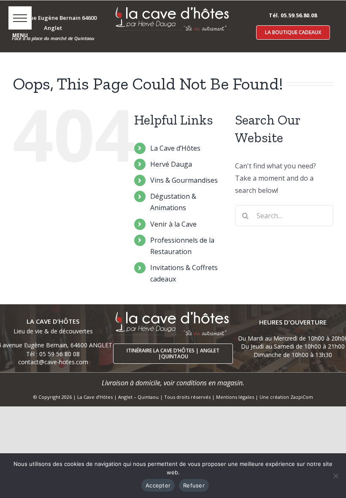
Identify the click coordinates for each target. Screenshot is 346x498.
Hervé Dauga (171, 164)
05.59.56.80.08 (299, 15)
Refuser (194, 485)
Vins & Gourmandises (184, 180)
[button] (20, 18)
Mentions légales (235, 397)
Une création (275, 397)
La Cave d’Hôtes (175, 148)
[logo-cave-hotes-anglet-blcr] (173, 7)
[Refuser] (335, 475)
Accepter (158, 485)
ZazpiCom (301, 397)
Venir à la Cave (173, 224)
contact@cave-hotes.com (53, 362)
